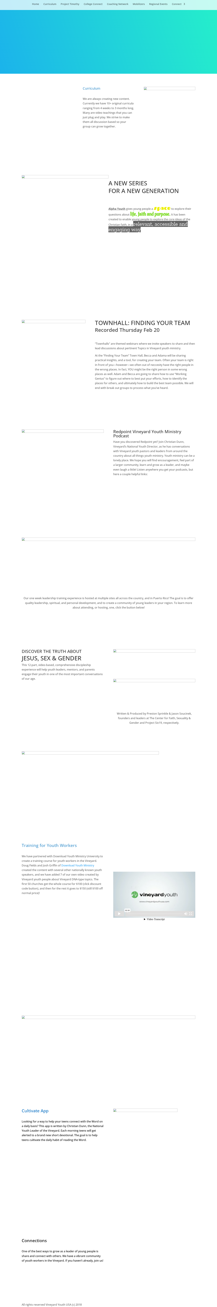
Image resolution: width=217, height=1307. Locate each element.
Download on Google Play (45, 1164)
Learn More (109, 618)
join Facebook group (41, 1272)
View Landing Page (35, 963)
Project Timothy (70, 4)
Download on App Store (44, 1151)
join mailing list (37, 1285)
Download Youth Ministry (77, 865)
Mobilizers (139, 4)
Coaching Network (117, 4)
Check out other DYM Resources (40, 982)
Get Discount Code (81, 963)
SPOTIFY (123, 498)
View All (92, 138)
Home (35, 4)
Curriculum (49, 4)
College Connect (93, 4)
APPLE (122, 485)
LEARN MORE (152, 247)
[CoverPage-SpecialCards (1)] (169, 89)
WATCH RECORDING (115, 399)
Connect (177, 4)
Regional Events (158, 4)
